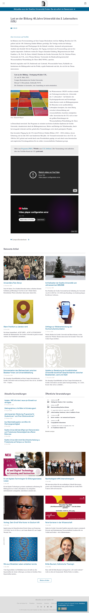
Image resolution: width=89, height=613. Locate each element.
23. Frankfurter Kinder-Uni (58, 428)
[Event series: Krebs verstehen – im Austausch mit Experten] (58, 415)
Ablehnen (64, 608)
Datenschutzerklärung (54, 610)
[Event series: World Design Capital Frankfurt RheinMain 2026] (72, 410)
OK (59, 608)
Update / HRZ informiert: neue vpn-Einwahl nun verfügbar (20, 401)
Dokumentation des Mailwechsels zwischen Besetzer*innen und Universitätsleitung (20, 371)
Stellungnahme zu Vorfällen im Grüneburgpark (20, 408)
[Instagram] (38, 606)
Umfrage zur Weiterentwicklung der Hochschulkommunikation (58, 328)
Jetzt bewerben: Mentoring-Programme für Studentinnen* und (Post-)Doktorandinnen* (19, 415)
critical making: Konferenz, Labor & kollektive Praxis (65, 412)
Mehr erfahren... (70, 605)
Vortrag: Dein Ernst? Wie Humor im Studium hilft (21, 522)
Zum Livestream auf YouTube (20, 37)
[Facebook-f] (44, 606)
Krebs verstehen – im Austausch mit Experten (63, 417)
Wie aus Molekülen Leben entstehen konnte (20, 564)
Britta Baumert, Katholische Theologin (59, 564)
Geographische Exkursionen (58, 422)
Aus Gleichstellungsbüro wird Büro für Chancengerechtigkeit (17, 423)
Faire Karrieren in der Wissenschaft (58, 522)
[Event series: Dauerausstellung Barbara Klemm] (57, 405)
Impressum (45, 610)
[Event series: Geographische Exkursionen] (58, 420)
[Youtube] (47, 606)
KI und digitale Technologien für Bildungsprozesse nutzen (22, 480)
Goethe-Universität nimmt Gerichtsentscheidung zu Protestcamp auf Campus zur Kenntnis (22, 441)
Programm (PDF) (26, 149)
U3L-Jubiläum (46, 149)
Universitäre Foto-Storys (13, 283)
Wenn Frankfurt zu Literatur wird (16, 327)
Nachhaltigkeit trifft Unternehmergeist (59, 479)
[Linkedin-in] (41, 606)
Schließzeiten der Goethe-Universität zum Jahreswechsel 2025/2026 (61, 284)
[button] (44, 580)
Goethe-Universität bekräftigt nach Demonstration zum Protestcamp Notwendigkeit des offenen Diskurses (21, 432)
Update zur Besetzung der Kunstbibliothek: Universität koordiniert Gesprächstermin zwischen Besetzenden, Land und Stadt (64, 372)
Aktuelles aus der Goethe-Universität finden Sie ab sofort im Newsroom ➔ (44, 9)
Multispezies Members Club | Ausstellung (62, 402)
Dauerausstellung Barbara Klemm (60, 407)
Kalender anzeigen (49, 431)
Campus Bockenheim (19, 240)
